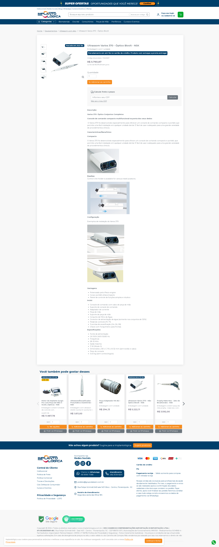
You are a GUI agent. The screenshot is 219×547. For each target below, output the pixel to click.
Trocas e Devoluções (45, 481)
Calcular (172, 97)
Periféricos (116, 22)
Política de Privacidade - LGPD (49, 499)
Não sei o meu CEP (99, 101)
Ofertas (88, 9)
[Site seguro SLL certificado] (48, 519)
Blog (60, 9)
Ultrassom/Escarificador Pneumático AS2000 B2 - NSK (81, 403)
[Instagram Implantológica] (83, 463)
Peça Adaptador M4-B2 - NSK (109, 402)
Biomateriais (64, 22)
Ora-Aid (75, 22)
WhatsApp (67, 9)
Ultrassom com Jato (67, 31)
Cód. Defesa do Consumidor (48, 485)
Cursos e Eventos (78, 9)
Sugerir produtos (142, 445)
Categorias (46, 22)
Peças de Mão (102, 22)
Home (39, 31)
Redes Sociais (52, 9)
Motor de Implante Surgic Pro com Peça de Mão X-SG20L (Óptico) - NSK (52, 403)
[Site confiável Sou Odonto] (73, 519)
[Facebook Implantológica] (88, 463)
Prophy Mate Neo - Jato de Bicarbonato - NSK (168, 402)
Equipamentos (51, 31)
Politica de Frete (43, 475)
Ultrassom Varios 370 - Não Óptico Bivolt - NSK (139, 402)
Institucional (41, 9)
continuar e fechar (153, 541)
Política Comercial (44, 478)
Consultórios (87, 22)
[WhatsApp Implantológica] (77, 463)
